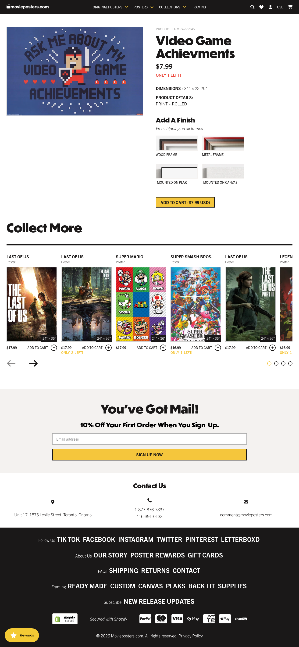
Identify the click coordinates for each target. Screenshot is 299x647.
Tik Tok (68, 539)
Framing (199, 7)
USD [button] (280, 7)
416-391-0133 (149, 516)
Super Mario (129, 256)
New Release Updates (159, 601)
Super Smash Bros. (191, 256)
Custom (122, 585)
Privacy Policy (190, 635)
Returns (155, 570)
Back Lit (201, 585)
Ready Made (87, 585)
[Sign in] (270, 7)
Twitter (169, 539)
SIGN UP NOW (149, 454)
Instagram (135, 539)
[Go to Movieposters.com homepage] (28, 6)
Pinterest (201, 539)
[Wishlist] (261, 7)
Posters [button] (141, 7)
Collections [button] (169, 7)
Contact (186, 570)
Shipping (123, 570)
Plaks (175, 585)
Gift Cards (205, 555)
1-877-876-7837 (149, 509)
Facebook (99, 539)
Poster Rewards (157, 555)
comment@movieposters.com (246, 514)
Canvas (150, 585)
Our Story (110, 555)
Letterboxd (240, 539)
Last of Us (18, 256)
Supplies (232, 585)
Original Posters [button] (107, 7)
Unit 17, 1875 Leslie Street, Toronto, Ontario (53, 514)
